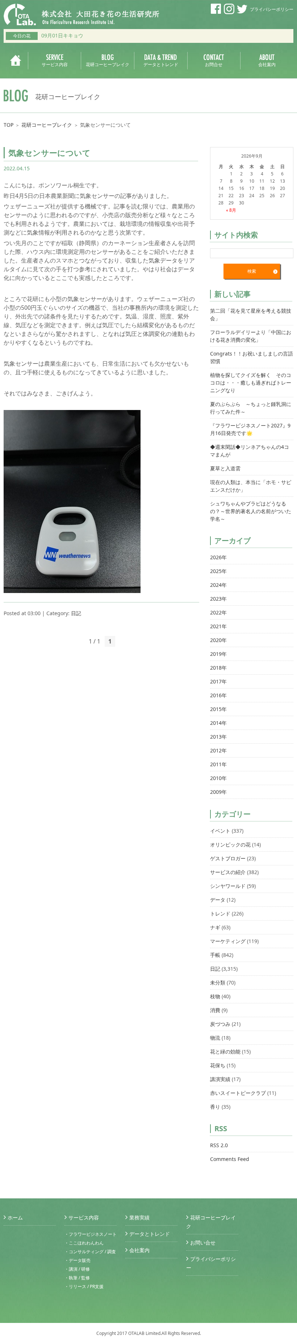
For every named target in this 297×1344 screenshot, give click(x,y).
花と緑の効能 (225, 1051)
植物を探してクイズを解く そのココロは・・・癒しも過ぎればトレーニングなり (250, 382)
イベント (220, 830)
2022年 (218, 612)
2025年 (218, 571)
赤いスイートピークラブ (238, 1092)
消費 (215, 1010)
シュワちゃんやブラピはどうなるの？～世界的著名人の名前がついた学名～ (250, 511)
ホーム (15, 1217)
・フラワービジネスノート (90, 1234)
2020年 (218, 640)
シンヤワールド (228, 885)
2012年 (218, 750)
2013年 (218, 736)
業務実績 (139, 1217)
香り (215, 1106)
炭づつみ (220, 1023)
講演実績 (220, 1079)
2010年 (218, 778)
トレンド (220, 913)
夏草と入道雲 (225, 468)
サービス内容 (83, 1217)
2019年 (218, 653)
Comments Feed (229, 1159)
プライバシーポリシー (271, 9)
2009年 (218, 791)
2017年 (218, 681)
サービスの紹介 (228, 872)
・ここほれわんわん (84, 1243)
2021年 (218, 626)
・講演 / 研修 (77, 1269)
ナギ (215, 927)
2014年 (218, 722)
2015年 (218, 709)
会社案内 (139, 1250)
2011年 (218, 764)
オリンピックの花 (230, 844)
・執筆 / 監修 (77, 1278)
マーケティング (228, 941)
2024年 (218, 584)
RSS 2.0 (219, 1145)
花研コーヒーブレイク (46, 124)
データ (217, 899)
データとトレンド (149, 1233)
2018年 (218, 667)
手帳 (215, 954)
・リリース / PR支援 (84, 1286)
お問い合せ (203, 1242)
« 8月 (231, 210)
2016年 (218, 695)
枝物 (215, 996)
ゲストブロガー (228, 858)
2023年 (218, 598)
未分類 (217, 982)
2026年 (218, 557)
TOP (8, 124)
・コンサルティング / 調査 (90, 1251)
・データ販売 (77, 1260)
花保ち (217, 1065)
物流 (215, 1037)
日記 (76, 613)
